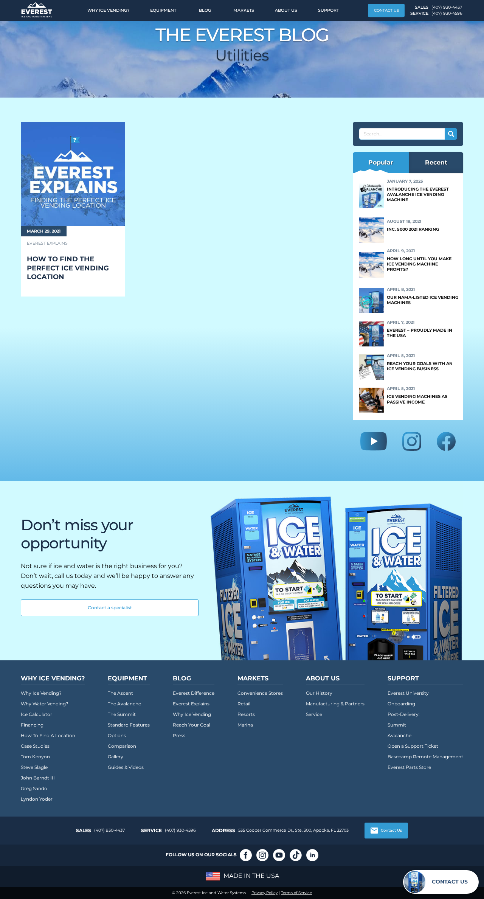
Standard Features (129, 725)
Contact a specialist (110, 607)
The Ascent (120, 693)
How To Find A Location (48, 735)
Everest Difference (193, 693)
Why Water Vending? (44, 703)
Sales (83, 830)
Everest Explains (191, 703)
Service (314, 714)
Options (117, 735)
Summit (397, 725)
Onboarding (401, 703)
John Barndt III (38, 778)
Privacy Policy (264, 892)
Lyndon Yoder (37, 799)
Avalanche (399, 735)
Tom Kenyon (35, 756)
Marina (245, 725)
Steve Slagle (34, 767)
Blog (205, 10)
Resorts (246, 714)
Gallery (115, 756)
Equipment (163, 10)
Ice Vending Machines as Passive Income (417, 399)
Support (328, 10)
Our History (319, 693)
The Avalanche (124, 703)
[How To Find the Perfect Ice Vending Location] (73, 174)
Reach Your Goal (191, 725)
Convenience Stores (260, 693)
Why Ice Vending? (108, 10)
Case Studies (35, 746)
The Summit (122, 714)
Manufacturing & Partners (335, 703)
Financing (32, 725)
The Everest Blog (242, 35)
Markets (243, 10)
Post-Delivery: (404, 714)
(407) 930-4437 (446, 7)
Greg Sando (34, 788)
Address (223, 830)
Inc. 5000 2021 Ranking (413, 229)
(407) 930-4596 (446, 13)
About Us (286, 10)
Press (179, 735)
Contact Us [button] (386, 10)
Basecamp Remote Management (425, 756)
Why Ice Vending (192, 714)
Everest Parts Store (409, 767)
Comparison (122, 746)
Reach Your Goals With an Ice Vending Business (420, 366)
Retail (243, 703)
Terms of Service (296, 892)
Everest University (408, 693)
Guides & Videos (126, 767)
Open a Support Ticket (413, 746)
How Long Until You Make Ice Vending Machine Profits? (419, 264)
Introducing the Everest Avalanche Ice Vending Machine (418, 194)
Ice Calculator (36, 714)
